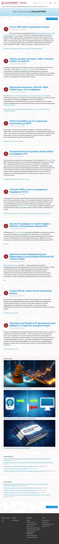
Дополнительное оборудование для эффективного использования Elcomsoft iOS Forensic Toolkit (32, 256)
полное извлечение (13, 313)
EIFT (14, 109)
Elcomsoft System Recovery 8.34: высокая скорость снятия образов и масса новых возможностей (28, 462)
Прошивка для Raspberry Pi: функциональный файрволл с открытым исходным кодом (32, 324)
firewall (8, 349)
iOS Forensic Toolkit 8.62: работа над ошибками (15, 468)
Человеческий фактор (32, 537)
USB (5, 48)
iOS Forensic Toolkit (9, 105)
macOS (25, 213)
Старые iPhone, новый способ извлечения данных (31, 291)
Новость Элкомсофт (32, 524)
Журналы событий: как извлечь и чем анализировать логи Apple (28, 96)
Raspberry (12, 349)
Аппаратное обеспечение (33, 530)
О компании (45, 522)
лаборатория (13, 48)
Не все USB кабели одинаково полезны (29, 27)
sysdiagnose (18, 109)
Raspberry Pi (14, 179)
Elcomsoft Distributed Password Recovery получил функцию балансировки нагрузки (24, 471)
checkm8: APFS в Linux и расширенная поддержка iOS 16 (28, 190)
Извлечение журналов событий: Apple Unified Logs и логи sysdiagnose (29, 88)
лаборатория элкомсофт (23, 48)
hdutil (15, 213)
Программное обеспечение (33, 528)
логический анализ (45, 109)
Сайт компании (15, 520)
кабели (8, 48)
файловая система (46, 213)
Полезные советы (31, 522)
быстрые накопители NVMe (26, 69)
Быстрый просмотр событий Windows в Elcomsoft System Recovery (21, 466)
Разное (28, 520)
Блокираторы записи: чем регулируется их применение (17, 388)
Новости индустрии (32, 535)
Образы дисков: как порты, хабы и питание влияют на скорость (31, 59)
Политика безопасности (48, 524)
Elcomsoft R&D (22, 29)
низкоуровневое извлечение (34, 213)
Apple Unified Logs (8, 109)
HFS (19, 213)
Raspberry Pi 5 (21, 179)
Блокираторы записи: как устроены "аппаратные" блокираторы (19, 418)
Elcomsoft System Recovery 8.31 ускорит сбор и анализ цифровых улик (21, 492)
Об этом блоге (45, 520)
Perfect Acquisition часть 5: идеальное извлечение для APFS (28, 122)
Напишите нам (45, 526)
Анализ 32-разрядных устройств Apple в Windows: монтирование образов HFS (30, 224)
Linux (21, 213)
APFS (5, 213)
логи (38, 109)
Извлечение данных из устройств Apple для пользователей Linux (20, 490)
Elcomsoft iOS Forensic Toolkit (12, 265)
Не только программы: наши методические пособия (17, 448)
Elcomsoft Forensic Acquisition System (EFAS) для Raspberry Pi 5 (31, 152)
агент (16, 349)
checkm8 (6, 179)
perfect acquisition (19, 141)
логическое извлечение (9, 110)
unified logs (24, 109)
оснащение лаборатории (36, 48)
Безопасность (30, 526)
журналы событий (32, 109)
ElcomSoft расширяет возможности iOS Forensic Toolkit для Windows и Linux (23, 488)
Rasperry (27, 179)
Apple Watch (7, 141)
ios (13, 141)
